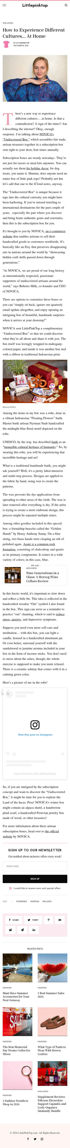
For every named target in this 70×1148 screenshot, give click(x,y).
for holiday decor (37, 168)
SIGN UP (35, 879)
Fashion (7, 987)
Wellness (8, 23)
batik (55, 442)
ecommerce (21, 901)
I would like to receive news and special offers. (37, 888)
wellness (46, 901)
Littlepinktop (35, 5)
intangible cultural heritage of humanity (30, 447)
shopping (34, 901)
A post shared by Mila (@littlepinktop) (35, 773)
